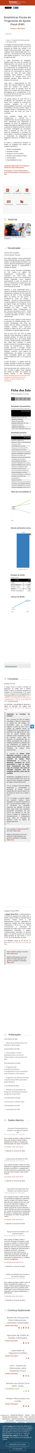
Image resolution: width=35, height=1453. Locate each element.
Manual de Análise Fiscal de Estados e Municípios (15, 1044)
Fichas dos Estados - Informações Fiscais (12, 254)
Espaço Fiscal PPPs (11, 911)
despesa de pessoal (18, 1419)
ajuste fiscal (6, 1419)
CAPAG (27, 1415)
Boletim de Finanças (17, 1415)
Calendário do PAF (13, 1109)
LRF (21, 1417)
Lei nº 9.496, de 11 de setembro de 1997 (17, 696)
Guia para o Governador (15, 1102)
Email (16, 7)
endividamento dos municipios (25, 1420)
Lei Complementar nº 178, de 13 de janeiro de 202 (17, 699)
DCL (33, 1415)
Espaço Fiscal (9, 683)
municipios (21, 1422)
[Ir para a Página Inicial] (19, 2)
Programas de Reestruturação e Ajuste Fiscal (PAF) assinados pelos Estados (16, 1079)
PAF (26, 1417)
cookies (10, 1426)
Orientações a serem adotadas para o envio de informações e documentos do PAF (17, 172)
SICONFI (31, 1417)
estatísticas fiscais (10, 1422)
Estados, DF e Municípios (10, 1417)
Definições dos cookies (17, 1444)
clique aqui (16, 831)
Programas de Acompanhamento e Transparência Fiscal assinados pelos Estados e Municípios (16, 1070)
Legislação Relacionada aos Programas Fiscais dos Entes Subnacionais (16, 166)
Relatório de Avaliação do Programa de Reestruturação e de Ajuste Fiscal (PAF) (15, 1092)
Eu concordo (17, 1449)
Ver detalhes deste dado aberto (13, 1147)
